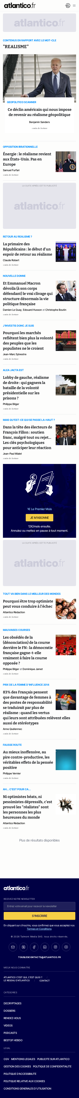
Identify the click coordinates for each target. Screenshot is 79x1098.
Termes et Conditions (39, 928)
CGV (6, 1059)
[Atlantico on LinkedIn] (45, 947)
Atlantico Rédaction (14, 612)
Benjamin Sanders (39, 122)
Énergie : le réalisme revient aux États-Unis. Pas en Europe (27, 159)
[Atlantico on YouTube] (66, 947)
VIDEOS (8, 1025)
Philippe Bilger (11, 404)
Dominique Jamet (33, 669)
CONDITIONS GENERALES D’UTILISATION (27, 1088)
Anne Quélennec (12, 728)
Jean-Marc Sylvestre (14, 354)
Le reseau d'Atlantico (17, 980)
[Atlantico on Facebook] (34, 947)
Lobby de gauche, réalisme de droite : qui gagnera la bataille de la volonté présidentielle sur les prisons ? (26, 387)
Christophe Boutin (55, 309)
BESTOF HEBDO (13, 1040)
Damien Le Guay (12, 309)
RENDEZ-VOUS (12, 1018)
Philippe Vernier (12, 773)
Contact (45, 980)
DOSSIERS (9, 1010)
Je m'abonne (39, 517)
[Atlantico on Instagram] (55, 947)
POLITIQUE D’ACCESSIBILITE (20, 1073)
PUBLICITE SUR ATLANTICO (53, 1059)
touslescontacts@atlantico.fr (39, 957)
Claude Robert (11, 260)
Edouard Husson (32, 309)
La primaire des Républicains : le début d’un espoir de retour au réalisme (27, 249)
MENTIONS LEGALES (23, 1059)
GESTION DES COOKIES (17, 1066)
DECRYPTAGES (12, 1003)
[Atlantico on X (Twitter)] (23, 947)
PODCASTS (10, 1032)
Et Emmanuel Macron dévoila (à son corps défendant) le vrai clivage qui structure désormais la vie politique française (28, 293)
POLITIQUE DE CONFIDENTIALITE (52, 1066)
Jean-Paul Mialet (12, 453)
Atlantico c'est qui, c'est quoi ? (23, 977)
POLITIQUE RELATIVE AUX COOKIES (24, 1081)
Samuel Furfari (11, 170)
